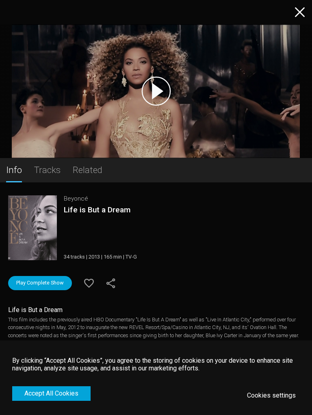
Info (14, 170)
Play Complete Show (40, 283)
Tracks (47, 170)
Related (87, 170)
